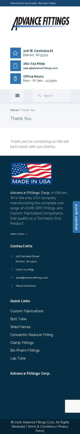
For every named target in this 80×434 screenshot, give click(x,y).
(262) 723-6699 (24, 269)
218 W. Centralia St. (38, 51)
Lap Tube (18, 358)
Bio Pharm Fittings (25, 350)
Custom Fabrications (27, 311)
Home (14, 110)
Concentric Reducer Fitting (31, 335)
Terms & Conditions (42, 426)
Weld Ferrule (20, 327)
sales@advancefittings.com (40, 68)
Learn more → (18, 233)
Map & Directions (26, 285)
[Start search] (40, 95)
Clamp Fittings (22, 343)
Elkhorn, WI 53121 (35, 55)
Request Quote (76, 217)
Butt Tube (18, 319)
